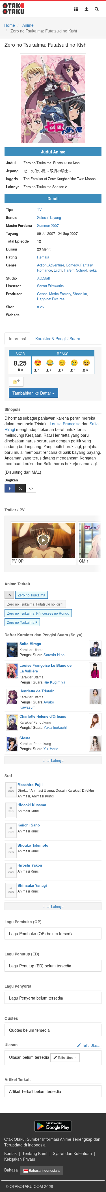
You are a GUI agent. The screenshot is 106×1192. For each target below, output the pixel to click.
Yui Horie (51, 748)
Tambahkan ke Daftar (32, 393)
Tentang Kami (34, 1153)
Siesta (25, 737)
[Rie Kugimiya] (95, 670)
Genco (42, 293)
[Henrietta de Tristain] (12, 696)
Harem (69, 270)
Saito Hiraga (30, 643)
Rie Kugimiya (54, 682)
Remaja (43, 257)
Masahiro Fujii (30, 784)
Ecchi (58, 270)
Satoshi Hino (54, 654)
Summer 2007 (48, 225)
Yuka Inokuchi (55, 727)
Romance (44, 270)
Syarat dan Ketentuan (72, 1153)
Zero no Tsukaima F (22, 622)
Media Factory (60, 293)
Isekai (93, 270)
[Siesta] (12, 743)
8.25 (40, 306)
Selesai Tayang (49, 217)
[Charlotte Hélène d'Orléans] (12, 722)
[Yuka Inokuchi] (95, 721)
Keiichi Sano (29, 825)
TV (39, 209)
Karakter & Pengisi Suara (57, 338)
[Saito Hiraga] (12, 649)
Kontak (10, 1153)
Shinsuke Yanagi (32, 885)
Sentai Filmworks (50, 285)
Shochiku (80, 293)
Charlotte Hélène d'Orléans (43, 716)
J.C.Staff (43, 278)
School (81, 270)
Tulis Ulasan (67, 1057)
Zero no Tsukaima (31, 594)
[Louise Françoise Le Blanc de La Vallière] (12, 671)
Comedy (72, 265)
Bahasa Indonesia (43, 1170)
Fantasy (86, 265)
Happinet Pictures (50, 298)
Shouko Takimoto (33, 845)
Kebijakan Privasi (19, 1159)
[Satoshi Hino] (95, 648)
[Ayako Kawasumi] (95, 696)
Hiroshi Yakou (30, 865)
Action (42, 265)
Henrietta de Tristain (37, 691)
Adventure (56, 265)
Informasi (17, 338)
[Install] (53, 1126)
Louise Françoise (65, 423)
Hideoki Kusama (32, 804)
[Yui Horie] (95, 742)
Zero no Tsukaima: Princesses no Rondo (38, 613)
